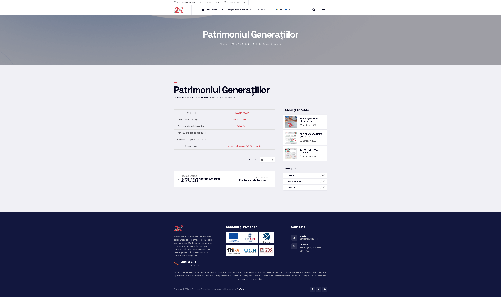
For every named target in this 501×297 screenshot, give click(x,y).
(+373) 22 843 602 (211, 2)
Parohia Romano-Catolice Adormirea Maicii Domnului (200, 180)
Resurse (261, 9)
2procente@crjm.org (186, 2)
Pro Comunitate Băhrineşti (253, 179)
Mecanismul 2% (215, 9)
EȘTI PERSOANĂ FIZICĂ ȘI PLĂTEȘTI (311, 135)
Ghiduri (306, 175)
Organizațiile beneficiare (241, 9)
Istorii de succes (306, 181)
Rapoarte (306, 187)
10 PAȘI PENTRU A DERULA (309, 151)
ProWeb (240, 289)
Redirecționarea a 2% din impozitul (311, 119)
